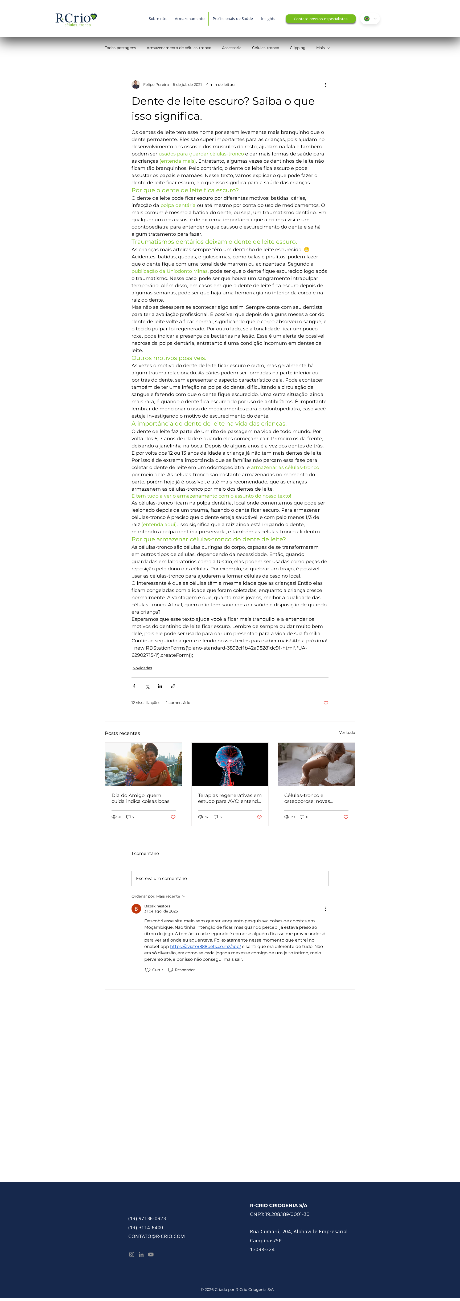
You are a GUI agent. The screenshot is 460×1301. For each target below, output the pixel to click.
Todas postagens (120, 47)
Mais (320, 47)
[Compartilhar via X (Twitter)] (147, 686)
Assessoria (231, 47)
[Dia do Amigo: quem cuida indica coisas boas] (143, 764)
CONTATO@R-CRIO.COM (156, 1236)
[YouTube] (150, 1254)
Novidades (142, 668)
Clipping (298, 47)
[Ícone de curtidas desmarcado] (147, 970)
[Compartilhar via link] (173, 686)
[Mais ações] (325, 84)
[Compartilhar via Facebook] (134, 686)
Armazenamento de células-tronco (179, 47)
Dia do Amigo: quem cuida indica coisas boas (141, 798)
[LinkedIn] (141, 1254)
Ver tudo (347, 732)
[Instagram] (131, 1254)
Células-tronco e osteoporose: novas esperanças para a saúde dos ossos (314, 798)
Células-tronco (265, 47)
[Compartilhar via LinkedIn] (160, 686)
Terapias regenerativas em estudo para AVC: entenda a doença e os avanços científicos (230, 798)
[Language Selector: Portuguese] (370, 18)
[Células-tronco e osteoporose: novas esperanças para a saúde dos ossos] (316, 764)
